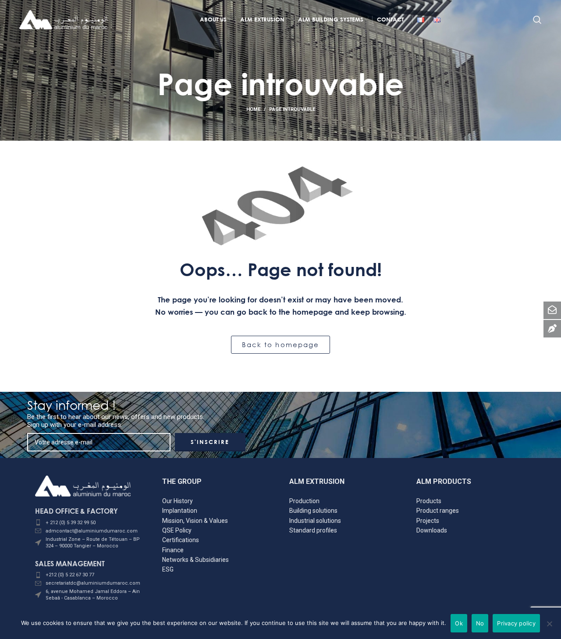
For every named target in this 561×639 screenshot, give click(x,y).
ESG (168, 569)
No (480, 623)
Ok (459, 623)
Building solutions (313, 510)
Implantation (179, 510)
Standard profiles (313, 530)
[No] (549, 628)
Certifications (180, 539)
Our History (177, 500)
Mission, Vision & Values (195, 520)
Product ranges (437, 510)
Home (253, 109)
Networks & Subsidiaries (195, 559)
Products (428, 500)
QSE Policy (177, 530)
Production (304, 500)
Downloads (431, 530)
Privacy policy (516, 623)
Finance (173, 550)
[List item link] (90, 522)
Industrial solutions (315, 520)
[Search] (537, 19)
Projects (427, 520)
